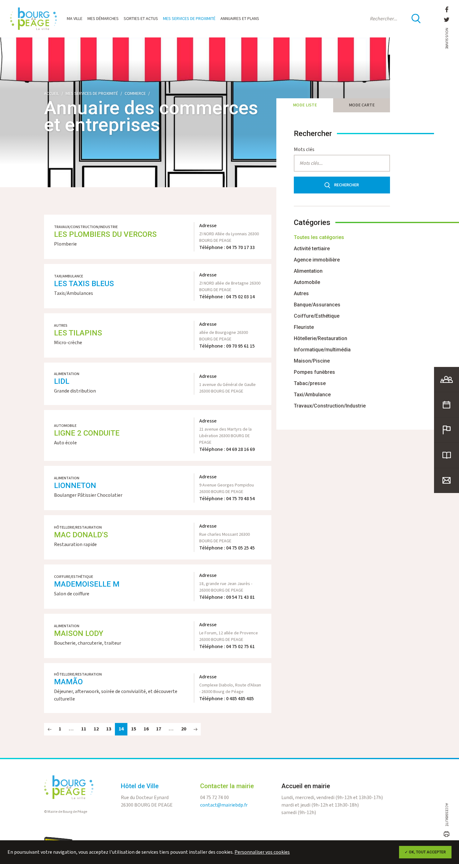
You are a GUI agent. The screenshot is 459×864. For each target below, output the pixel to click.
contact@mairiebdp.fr (224, 805)
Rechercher (346, 185)
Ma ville (74, 19)
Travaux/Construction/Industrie (330, 406)
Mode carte (362, 105)
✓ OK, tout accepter (425, 852)
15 (133, 729)
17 (158, 729)
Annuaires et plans (239, 19)
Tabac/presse (310, 383)
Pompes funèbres (314, 372)
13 (108, 729)
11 (83, 729)
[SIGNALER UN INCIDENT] (446, 429)
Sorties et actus (141, 19)
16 (146, 729)
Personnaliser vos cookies (262, 852)
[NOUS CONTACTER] (446, 480)
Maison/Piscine (312, 361)
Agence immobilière (317, 260)
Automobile (307, 282)
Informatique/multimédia (322, 350)
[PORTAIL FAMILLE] (446, 379)
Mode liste (305, 105)
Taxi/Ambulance (312, 395)
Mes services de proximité (189, 19)
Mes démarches (103, 19)
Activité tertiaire (312, 248)
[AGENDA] (446, 404)
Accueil (51, 93)
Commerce (135, 93)
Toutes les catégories (319, 237)
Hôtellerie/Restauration (320, 338)
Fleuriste (304, 327)
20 (183, 729)
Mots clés (304, 149)
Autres (301, 293)
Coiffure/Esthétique (316, 316)
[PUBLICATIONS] (446, 455)
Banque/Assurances (317, 305)
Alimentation (308, 271)
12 (96, 729)
